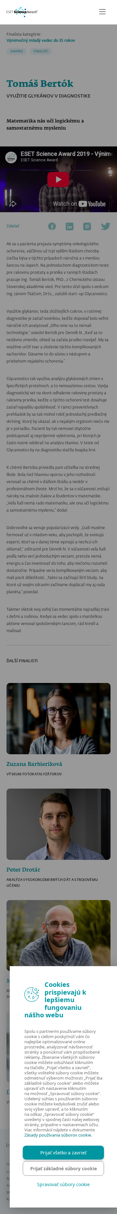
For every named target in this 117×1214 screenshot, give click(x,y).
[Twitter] (105, 226)
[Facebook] (52, 226)
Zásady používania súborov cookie (57, 1135)
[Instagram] (87, 226)
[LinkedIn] (69, 226)
